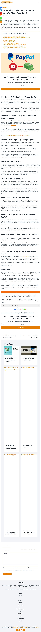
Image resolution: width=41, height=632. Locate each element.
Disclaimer (20, 600)
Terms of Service (24, 627)
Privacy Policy (20, 605)
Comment (5, 553)
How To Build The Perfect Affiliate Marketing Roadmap (29, 445)
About (20, 595)
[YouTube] (24, 630)
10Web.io (37, 627)
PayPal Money (21, 312)
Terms (20, 602)
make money (26, 256)
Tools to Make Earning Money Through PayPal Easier (15, 47)
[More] (26, 309)
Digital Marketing (20, 613)
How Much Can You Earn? (9, 40)
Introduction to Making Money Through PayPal (14, 36)
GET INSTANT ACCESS (20, 89)
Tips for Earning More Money (10, 41)
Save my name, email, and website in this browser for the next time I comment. (19, 570)
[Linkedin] (18, 309)
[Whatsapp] (24, 309)
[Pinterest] (20, 309)
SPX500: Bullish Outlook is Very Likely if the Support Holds (30, 336)
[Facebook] (15, 309)
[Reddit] (22, 309)
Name (4, 567)
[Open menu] (39, 2)
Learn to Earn (4, 7)
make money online (5, 23)
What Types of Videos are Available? (11, 43)
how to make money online (6, 312)
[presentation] (12, 350)
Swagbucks (13, 125)
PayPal (38, 99)
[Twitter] (17, 309)
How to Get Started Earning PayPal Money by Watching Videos (17, 37)
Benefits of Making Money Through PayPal (13, 38)
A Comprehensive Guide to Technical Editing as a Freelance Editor (29, 359)
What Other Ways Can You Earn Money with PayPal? (15, 44)
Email (17, 567)
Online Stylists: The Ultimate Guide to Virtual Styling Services (29, 532)
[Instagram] (22, 630)
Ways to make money (29, 312)
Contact (20, 597)
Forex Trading (20, 611)
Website (29, 567)
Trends (20, 620)
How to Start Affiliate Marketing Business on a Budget (18, 135)
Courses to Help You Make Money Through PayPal (14, 46)
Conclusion (6, 48)
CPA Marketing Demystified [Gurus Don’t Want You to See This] (11, 532)
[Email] (1, 20)
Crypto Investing (20, 618)
